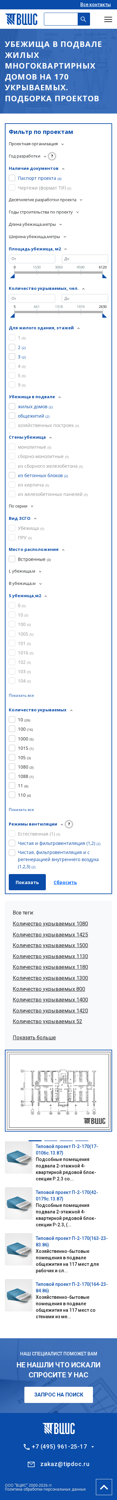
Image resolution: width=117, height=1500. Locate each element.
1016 (25, 653)
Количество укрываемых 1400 (50, 1000)
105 (24, 757)
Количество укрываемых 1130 (50, 956)
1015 (25, 748)
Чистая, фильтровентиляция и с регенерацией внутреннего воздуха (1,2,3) (58, 859)
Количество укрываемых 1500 (50, 945)
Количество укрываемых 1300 (50, 978)
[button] (35, 1140)
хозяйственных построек (48, 425)
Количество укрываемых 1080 (50, 924)
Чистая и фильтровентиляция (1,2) (59, 843)
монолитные (34, 447)
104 (24, 681)
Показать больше (34, 1038)
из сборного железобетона (50, 466)
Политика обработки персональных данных (45, 1489)
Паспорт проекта (39, 178)
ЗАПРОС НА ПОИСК (58, 1395)
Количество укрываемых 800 (49, 989)
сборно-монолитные (43, 456)
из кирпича (33, 485)
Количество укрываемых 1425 (50, 935)
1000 (25, 739)
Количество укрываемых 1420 (50, 1011)
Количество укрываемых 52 (47, 1021)
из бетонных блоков (43, 475)
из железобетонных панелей (53, 494)
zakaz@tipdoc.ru (65, 1464)
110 (24, 795)
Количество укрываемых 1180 (50, 967)
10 (23, 615)
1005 (25, 634)
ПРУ (25, 537)
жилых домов (35, 406)
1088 (25, 776)
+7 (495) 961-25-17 (59, 1447)
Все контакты (95, 4)
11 (23, 786)
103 (24, 671)
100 (24, 624)
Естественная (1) (39, 834)
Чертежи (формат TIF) (44, 188)
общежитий (33, 416)
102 (24, 662)
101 (24, 643)
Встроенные (34, 559)
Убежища (31, 528)
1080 (25, 767)
